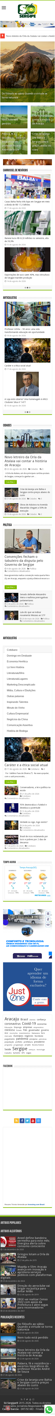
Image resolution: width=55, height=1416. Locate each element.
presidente (39, 1041)
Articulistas (10, 298)
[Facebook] (22, 1120)
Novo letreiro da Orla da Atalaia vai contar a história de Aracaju (26, 461)
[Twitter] (27, 1120)
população (9, 1042)
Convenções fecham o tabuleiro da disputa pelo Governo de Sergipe (24, 561)
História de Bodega (17, 731)
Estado (19, 1030)
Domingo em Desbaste (19, 655)
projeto (28, 1045)
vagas (28, 1053)
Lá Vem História (15, 667)
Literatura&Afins (15, 673)
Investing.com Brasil (36, 1204)
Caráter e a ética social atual (18, 365)
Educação (9, 1027)
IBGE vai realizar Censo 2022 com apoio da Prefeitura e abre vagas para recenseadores (32, 1303)
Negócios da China (17, 719)
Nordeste (39, 1036)
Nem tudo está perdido (32, 1337)
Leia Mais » (10, 482)
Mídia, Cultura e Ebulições (21, 690)
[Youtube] (33, 1120)
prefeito (18, 1042)
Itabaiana (36, 1033)
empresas (27, 1027)
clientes (32, 1020)
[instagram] (38, 1120)
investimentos (24, 1033)
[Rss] (16, 1120)
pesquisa (33, 1039)
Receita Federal (38, 1045)
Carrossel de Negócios (15, 170)
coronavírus (13, 1024)
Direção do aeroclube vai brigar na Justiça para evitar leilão (33, 1288)
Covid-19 (29, 1023)
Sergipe (19, 1048)
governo (45, 1030)
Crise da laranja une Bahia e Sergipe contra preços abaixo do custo (41, 141)
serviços (32, 1050)
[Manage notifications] (8, 1408)
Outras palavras (15, 696)
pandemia (22, 1038)
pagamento (10, 1039)
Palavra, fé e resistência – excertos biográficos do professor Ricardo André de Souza (13, 141)
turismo (16, 1053)
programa (8, 1045)
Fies (25, 1030)
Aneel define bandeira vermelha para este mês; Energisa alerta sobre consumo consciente (33, 1242)
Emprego (18, 1027)
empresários (38, 1027)
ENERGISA (10, 1030)
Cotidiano (12, 650)
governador (34, 1030)
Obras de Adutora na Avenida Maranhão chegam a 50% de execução (34, 507)
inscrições (14, 1033)
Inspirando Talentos (17, 702)
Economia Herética (17, 661)
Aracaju (12, 1018)
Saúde (8, 1049)
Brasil (24, 1019)
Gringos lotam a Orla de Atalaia (33, 1256)
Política (7, 525)
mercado (8, 1036)
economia (41, 1024)
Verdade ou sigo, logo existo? (34, 822)
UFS (23, 1053)
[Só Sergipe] (27, 10)
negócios (29, 1036)
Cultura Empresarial (18, 713)
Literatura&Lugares (17, 679)
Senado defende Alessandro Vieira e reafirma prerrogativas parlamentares (34, 597)
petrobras (43, 1039)
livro (43, 1033)
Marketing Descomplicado (21, 684)
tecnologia (41, 1050)
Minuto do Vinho (16, 707)
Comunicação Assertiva (20, 725)
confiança (41, 1019)
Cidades (7, 425)
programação (18, 1045)
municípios (18, 1036)
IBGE (6, 1033)
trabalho (8, 1053)
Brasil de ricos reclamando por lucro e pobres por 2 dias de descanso (34, 839)
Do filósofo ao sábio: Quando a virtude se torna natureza (34, 1326)
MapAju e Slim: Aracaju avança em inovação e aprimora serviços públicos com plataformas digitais (26, 1272)
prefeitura (28, 1042)
